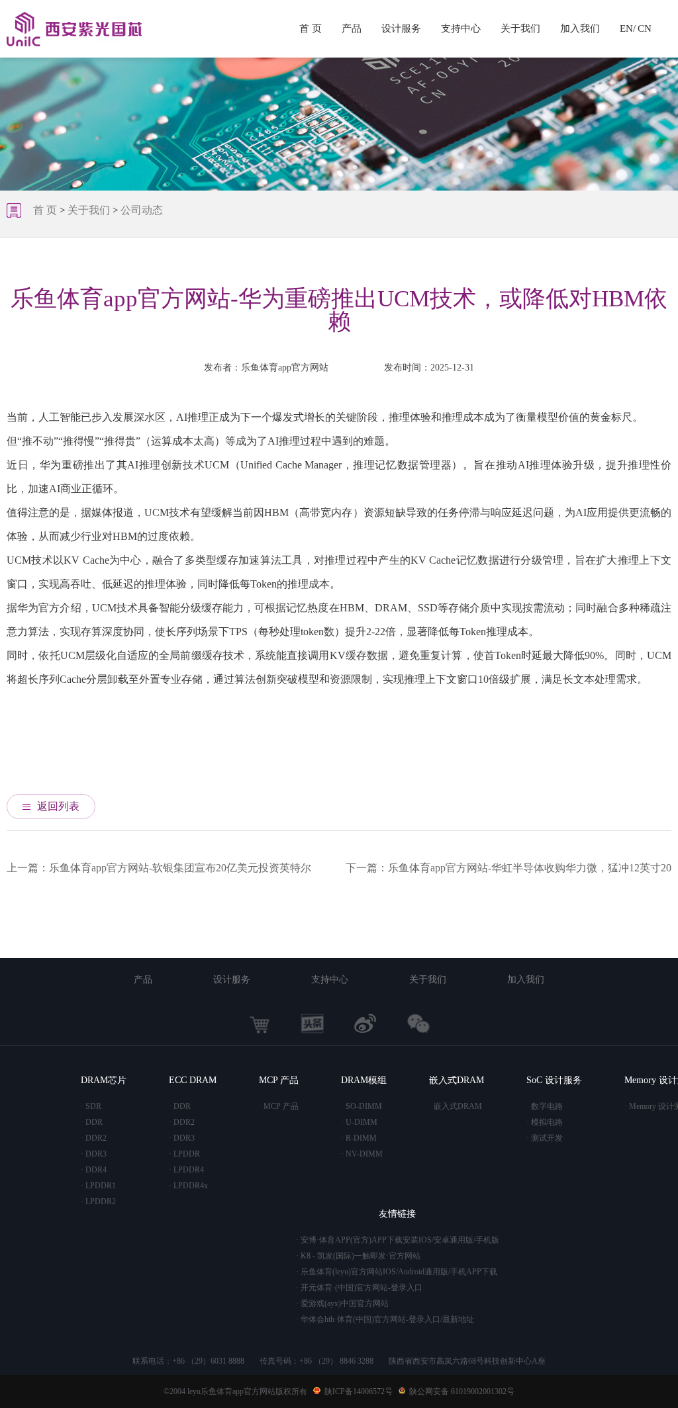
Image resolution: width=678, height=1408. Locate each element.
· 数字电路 (544, 1106)
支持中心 (461, 28)
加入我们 (580, 28)
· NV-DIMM (362, 1154)
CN (645, 28)
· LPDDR (184, 1154)
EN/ (628, 28)
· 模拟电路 (544, 1122)
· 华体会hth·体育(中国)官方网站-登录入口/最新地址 (385, 1319)
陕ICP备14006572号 (358, 1391)
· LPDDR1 (98, 1185)
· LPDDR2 (98, 1201)
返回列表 (58, 806)
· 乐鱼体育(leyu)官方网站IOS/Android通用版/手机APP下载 (396, 1271)
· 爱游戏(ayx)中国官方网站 (342, 1303)
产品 (352, 28)
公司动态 (142, 210)
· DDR (92, 1122)
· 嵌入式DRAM (455, 1106)
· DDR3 (94, 1154)
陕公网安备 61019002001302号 (461, 1391)
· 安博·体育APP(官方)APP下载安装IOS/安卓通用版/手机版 (397, 1240)
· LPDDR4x (188, 1185)
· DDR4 (94, 1169)
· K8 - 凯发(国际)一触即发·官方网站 (358, 1255)
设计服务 (401, 28)
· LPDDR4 (186, 1169)
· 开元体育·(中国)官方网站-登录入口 (359, 1287)
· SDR (91, 1106)
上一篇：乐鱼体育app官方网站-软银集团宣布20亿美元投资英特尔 (159, 867)
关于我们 (520, 28)
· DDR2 (94, 1138)
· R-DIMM (359, 1138)
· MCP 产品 (279, 1106)
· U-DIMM (359, 1122)
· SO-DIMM (361, 1106)
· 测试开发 (544, 1138)
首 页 (310, 28)
